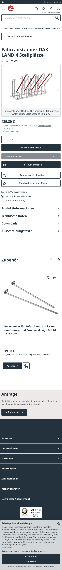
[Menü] (3, 8)
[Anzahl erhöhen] (20, 139)
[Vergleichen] (37, 8)
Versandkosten (44, 125)
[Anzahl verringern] (4, 139)
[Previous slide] (3, 28)
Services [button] (57, 2)
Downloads (9, 223)
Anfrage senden (13, 412)
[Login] (50, 8)
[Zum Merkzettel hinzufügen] (54, 277)
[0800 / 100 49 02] (2, 2)
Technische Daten (14, 216)
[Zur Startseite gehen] (21, 8)
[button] (31, 156)
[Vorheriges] (52, 259)
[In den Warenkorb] (26, 365)
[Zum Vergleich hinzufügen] (48, 277)
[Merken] (44, 8)
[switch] (35, 515)
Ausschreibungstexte (16, 231)
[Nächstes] (58, 90)
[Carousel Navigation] (55, 259)
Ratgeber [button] (48, 2)
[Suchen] (56, 18)
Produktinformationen (17, 208)
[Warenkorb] (57, 8)
